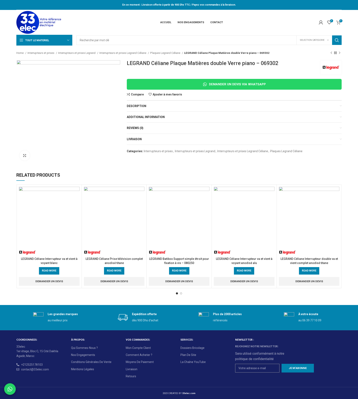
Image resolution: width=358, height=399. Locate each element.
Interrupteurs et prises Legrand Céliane (123, 52)
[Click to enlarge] (24, 155)
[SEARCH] (337, 40)
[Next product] (339, 53)
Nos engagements (83, 355)
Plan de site (188, 355)
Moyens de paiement (140, 362)
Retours (131, 376)
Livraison (131, 369)
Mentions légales (82, 369)
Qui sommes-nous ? (84, 348)
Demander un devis (49, 281)
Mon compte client (138, 348)
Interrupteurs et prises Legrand (77, 52)
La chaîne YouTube (193, 362)
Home (20, 52)
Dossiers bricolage (192, 348)
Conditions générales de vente (91, 362)
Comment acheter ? (139, 355)
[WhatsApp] (10, 389)
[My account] (321, 22)
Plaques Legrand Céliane (165, 52)
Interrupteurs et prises (41, 52)
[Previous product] (331, 53)
